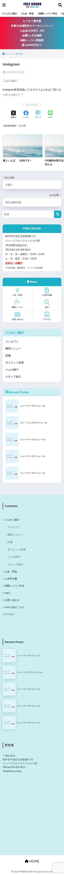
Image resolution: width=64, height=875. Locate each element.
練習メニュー (13, 348)
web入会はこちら (14, 607)
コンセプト (12, 341)
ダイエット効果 (14, 362)
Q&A (47, 307)
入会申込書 (47, 295)
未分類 (22, 125)
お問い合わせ (17, 319)
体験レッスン (17, 307)
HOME (34, 861)
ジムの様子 (12, 369)
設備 (8, 355)
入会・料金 (28, 13)
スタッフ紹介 (13, 376)
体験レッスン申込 (48, 13)
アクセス (47, 319)
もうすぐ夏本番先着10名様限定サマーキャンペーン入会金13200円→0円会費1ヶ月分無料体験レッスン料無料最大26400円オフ (32, 33)
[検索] (57, 214)
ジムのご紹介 (10, 13)
